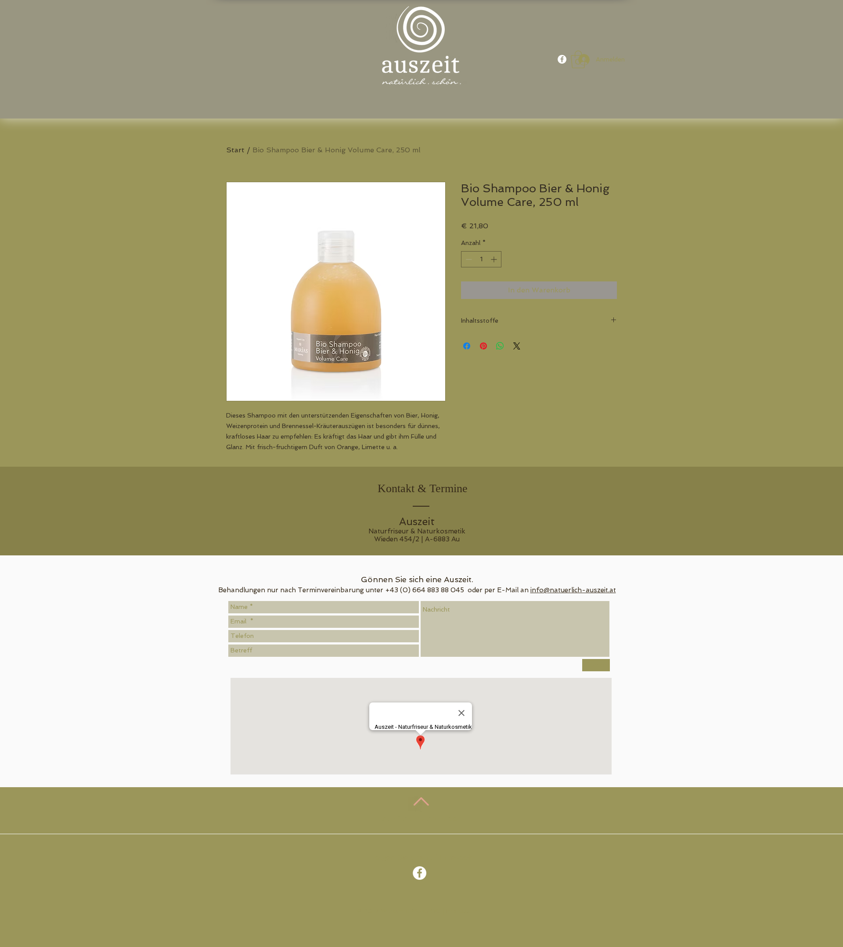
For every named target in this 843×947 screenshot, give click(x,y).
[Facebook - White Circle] (562, 59)
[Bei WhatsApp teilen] (500, 346)
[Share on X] (517, 346)
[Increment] (494, 259)
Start (235, 150)
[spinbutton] (481, 259)
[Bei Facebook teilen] (466, 346)
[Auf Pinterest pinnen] (483, 346)
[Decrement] (467, 259)
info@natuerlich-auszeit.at (573, 590)
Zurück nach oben (422, 818)
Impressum (461, 911)
